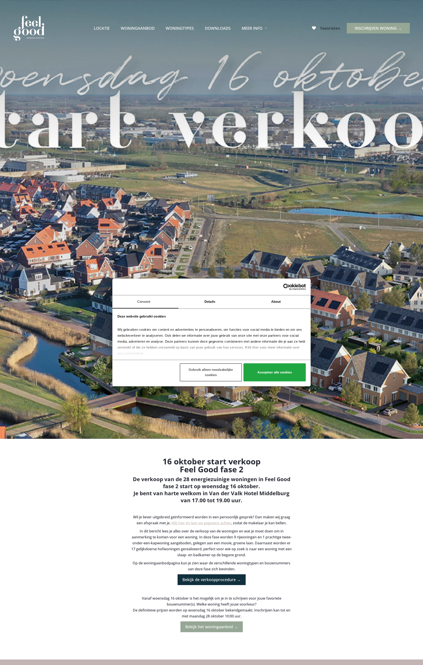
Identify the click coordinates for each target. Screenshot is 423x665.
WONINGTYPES (180, 28)
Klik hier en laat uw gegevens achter (201, 523)
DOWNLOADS (218, 28)
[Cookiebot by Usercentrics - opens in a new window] (286, 287)
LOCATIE (102, 28)
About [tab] (276, 301)
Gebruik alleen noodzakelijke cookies (211, 372)
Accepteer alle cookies (274, 372)
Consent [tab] (143, 301)
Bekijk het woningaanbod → (211, 626)
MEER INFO (252, 28)
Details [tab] (209, 301)
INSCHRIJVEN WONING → (378, 28)
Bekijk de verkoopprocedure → (211, 579)
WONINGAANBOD (138, 28)
